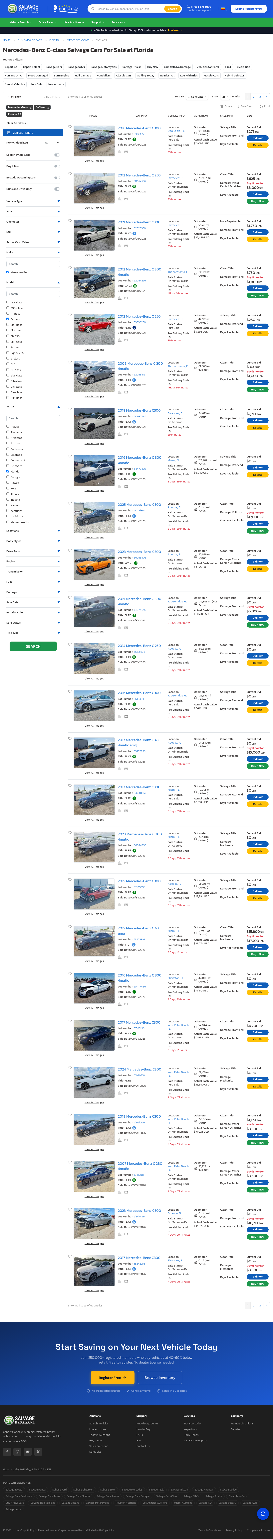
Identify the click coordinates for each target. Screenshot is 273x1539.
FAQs (139, 1435)
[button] (33, 201)
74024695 (140, 610)
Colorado (16, 455)
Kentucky (16, 511)
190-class (16, 302)
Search (172, 8)
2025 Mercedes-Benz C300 (139, 504)
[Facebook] (7, 1452)
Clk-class (16, 342)
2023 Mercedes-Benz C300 (139, 551)
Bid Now (258, 138)
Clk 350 (15, 336)
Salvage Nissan (179, 1489)
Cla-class (16, 325)
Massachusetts (20, 522)
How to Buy (143, 1429)
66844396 (140, 845)
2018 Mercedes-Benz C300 (139, 1116)
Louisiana (17, 516)
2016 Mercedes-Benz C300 (139, 128)
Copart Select (31, 67)
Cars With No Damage (177, 67)
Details (257, 145)
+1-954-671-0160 (201, 7)
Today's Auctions (99, 1435)
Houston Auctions (126, 1503)
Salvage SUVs (76, 67)
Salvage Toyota (14, 1489)
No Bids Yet (167, 75)
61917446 (139, 1216)
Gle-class (16, 392)
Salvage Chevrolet (83, 1489)
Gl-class (16, 370)
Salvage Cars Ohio (166, 1496)
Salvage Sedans (70, 1503)
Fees (139, 1440)
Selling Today (145, 75)
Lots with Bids (189, 75)
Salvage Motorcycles (104, 67)
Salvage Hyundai (204, 1489)
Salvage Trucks (132, 67)
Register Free (110, 1377)
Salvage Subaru (227, 1503)
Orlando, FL (175, 1213)
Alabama (16, 432)
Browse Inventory (159, 1378)
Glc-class (16, 387)
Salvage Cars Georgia (137, 1496)
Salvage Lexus (13, 1509)
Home (7, 40)
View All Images (94, 161)
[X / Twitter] (38, 1452)
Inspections (190, 1429)
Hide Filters (52, 97)
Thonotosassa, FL (178, 272)
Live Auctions (73, 22)
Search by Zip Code (18, 155)
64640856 (140, 793)
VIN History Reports (196, 1440)
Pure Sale (37, 84)
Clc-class (16, 330)
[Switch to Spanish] (223, 9)
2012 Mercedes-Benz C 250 (139, 175)
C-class (15, 319)
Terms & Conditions (209, 1530)
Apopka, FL (174, 507)
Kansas (15, 505)
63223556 (139, 134)
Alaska (15, 427)
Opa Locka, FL (176, 131)
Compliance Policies (258, 1530)
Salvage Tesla (156, 1489)
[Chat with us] (263, 1514)
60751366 (139, 510)
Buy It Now (12, 166)
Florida (54, 40)
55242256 (139, 1264)
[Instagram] (17, 1452)
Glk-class (16, 398)
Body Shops (191, 1435)
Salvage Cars (54, 67)
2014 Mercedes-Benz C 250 (139, 645)
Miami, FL (173, 460)
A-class (15, 314)
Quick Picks (46, 22)
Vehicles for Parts (208, 67)
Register (236, 1429)
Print (267, 106)
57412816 (139, 1175)
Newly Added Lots (17, 143)
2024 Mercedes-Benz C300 (139, 1069)
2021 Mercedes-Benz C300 (139, 222)
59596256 (140, 322)
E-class (15, 347)
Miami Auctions (183, 1503)
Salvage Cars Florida (78, 1496)
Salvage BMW (107, 1489)
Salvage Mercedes (132, 1489)
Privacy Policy (234, 1530)
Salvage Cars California (19, 1496)
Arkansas (16, 438)
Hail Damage (83, 75)
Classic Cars (124, 75)
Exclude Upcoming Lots (21, 177)
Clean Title (243, 67)
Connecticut (18, 460)
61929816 (139, 1075)
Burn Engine (61, 75)
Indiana (15, 500)
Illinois (15, 494)
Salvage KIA (205, 1503)
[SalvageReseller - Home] (23, 9)
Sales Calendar (98, 1446)
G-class (15, 358)
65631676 (139, 652)
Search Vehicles (99, 1423)
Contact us (142, 1446)
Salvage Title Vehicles (43, 1503)
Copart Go (11, 67)
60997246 (140, 416)
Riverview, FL (175, 178)
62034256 (140, 280)
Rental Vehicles (15, 84)
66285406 (140, 558)
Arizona (16, 443)
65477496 (140, 986)
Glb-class (16, 381)
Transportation (193, 1423)
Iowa (13, 488)
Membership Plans (242, 1423)
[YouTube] (28, 1452)
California (17, 449)
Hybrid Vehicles (235, 75)
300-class (17, 308)
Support (96, 22)
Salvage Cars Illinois (108, 1496)
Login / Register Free (248, 9)
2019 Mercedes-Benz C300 (139, 410)
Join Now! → (175, 30)
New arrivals (56, 84)
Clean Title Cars (238, 1496)
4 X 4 (228, 67)
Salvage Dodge (228, 1489)
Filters (228, 106)
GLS (13, 364)
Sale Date (197, 97)
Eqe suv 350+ (19, 353)
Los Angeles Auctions (155, 1503)
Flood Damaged (38, 75)
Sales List (95, 1452)
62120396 (139, 887)
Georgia (15, 477)
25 (224, 97)
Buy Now (152, 67)
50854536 (140, 181)
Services (117, 22)
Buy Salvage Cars (30, 40)
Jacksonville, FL (177, 601)
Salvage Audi (250, 1503)
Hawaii (15, 483)
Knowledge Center (147, 1423)
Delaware (16, 466)
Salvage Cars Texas (49, 1496)
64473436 (140, 469)
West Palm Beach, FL (178, 1027)
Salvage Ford (59, 1489)
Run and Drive (13, 75)
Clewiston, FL (175, 978)
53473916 (139, 939)
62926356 (140, 228)
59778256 (139, 751)
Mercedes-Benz (78, 40)
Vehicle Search (19, 22)
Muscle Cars (211, 75)
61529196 (139, 1028)
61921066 (139, 1122)
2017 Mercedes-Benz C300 (139, 787)
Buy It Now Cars (15, 1503)
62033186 (139, 374)
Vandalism (104, 75)
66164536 (139, 699)
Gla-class (16, 375)
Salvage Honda (37, 1489)
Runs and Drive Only (19, 189)
